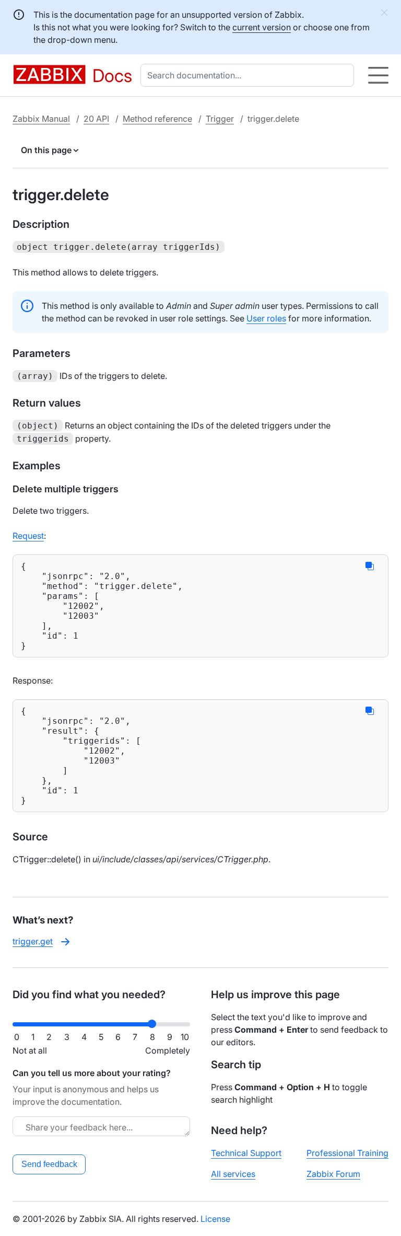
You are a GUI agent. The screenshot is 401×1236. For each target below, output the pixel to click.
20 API (96, 118)
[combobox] (249, 75)
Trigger (220, 118)
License (215, 1219)
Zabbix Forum (333, 1174)
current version (261, 27)
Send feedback (49, 1164)
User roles (266, 318)
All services (233, 1174)
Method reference (157, 118)
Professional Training (347, 1153)
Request (28, 535)
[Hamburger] (378, 75)
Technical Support (246, 1153)
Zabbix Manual (41, 118)
